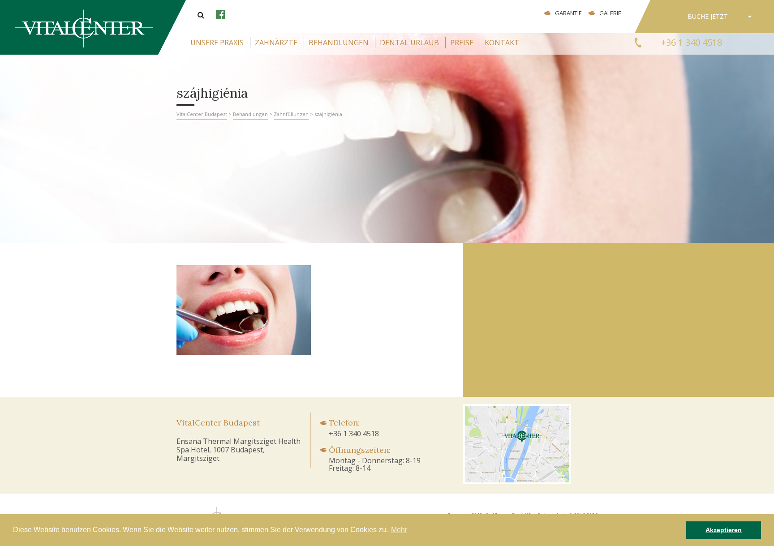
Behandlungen (339, 42)
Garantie (568, 13)
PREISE (461, 42)
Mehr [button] (399, 529)
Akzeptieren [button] (723, 529)
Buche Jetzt (708, 16)
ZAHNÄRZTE (276, 42)
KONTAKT (502, 42)
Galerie (610, 13)
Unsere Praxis (217, 42)
